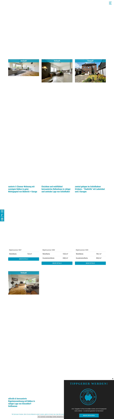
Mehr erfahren (89, 415)
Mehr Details (23, 259)
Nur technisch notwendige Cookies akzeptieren (50, 416)
